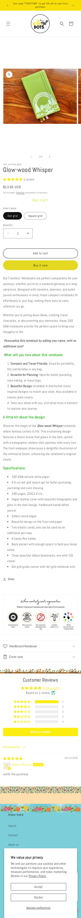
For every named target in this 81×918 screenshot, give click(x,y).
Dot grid (12, 216)
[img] (13, 758)
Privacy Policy (38, 876)
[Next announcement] (73, 5)
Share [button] (11, 579)
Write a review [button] (40, 732)
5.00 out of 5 (51, 688)
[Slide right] (49, 156)
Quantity (8, 225)
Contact (13, 835)
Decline (38, 897)
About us (13, 844)
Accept (38, 887)
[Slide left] (31, 156)
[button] (8, 23)
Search (12, 826)
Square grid (35, 216)
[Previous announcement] (7, 5)
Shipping (20, 192)
